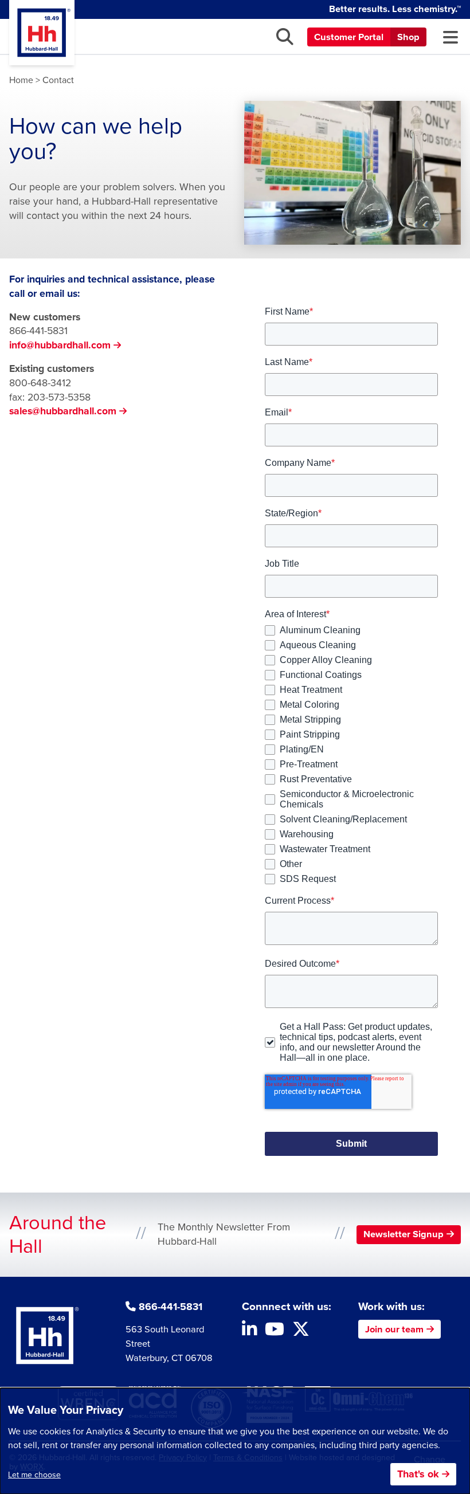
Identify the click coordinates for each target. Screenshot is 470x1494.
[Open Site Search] (284, 36)
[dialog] (235, 1441)
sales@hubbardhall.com (62, 410)
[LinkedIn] (249, 1332)
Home (21, 80)
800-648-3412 (40, 382)
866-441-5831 (38, 330)
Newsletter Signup (403, 1234)
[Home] (41, 32)
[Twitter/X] (301, 1332)
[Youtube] (274, 1332)
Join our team (394, 1329)
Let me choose (34, 1475)
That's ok (418, 1473)
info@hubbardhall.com (60, 345)
